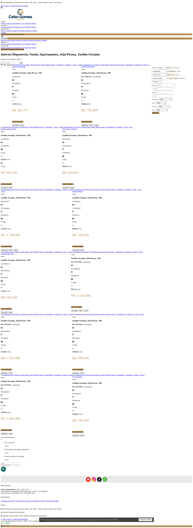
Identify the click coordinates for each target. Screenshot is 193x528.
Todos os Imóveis (6, 23)
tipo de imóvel (175, 68)
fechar (4, 38)
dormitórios (155, 99)
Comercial (27, 23)
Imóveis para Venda (8, 501)
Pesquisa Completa (22, 6)
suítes (153, 103)
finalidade (154, 68)
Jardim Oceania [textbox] (173, 78)
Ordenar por (182, 78)
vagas (153, 110)
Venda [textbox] (168, 68)
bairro (177, 75)
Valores (154, 85)
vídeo (96, 125)
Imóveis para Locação (23, 501)
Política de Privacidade (20, 519)
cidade (179, 71)
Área (153, 92)
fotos (22, 125)
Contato (3, 32)
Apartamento (16, 23)
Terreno (33, 23)
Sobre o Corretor (10, 6)
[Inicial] (20, 20)
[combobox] (168, 68)
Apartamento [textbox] (172, 71)
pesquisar (155, 113)
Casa (22, 23)
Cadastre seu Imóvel (18, 31)
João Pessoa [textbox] (171, 75)
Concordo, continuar (145, 519)
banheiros (154, 106)
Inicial (3, 6)
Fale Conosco (6, 519)
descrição (16, 125)
